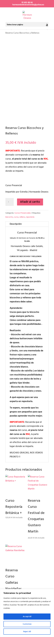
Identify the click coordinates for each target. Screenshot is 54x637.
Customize (27, 624)
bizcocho (9, 217)
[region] (27, 613)
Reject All (27, 631)
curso (16, 217)
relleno (22, 217)
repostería (30, 217)
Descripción (16, 224)
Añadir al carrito (30, 201)
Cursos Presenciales (22, 213)
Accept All (27, 616)
